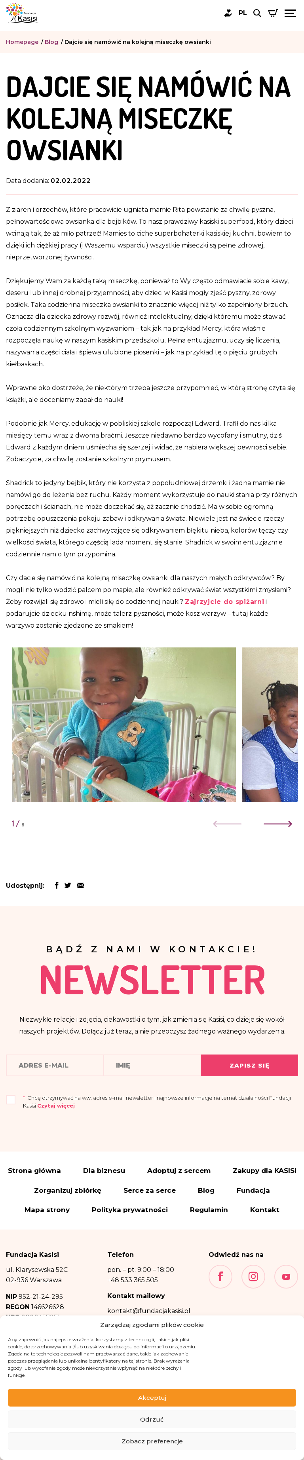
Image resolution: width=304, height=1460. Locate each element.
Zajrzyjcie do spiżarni (224, 601)
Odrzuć (152, 1419)
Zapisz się (250, 1065)
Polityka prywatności (130, 1210)
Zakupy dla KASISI (264, 1170)
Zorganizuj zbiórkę (67, 1190)
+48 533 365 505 (132, 1280)
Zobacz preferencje (152, 1441)
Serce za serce (150, 1190)
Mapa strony (47, 1210)
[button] (277, 824)
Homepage (22, 42)
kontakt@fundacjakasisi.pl (148, 1311)
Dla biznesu (104, 1170)
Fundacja (253, 1190)
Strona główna (34, 1170)
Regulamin (209, 1210)
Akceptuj (152, 1397)
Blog (51, 42)
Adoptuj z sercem (179, 1170)
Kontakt (264, 1210)
